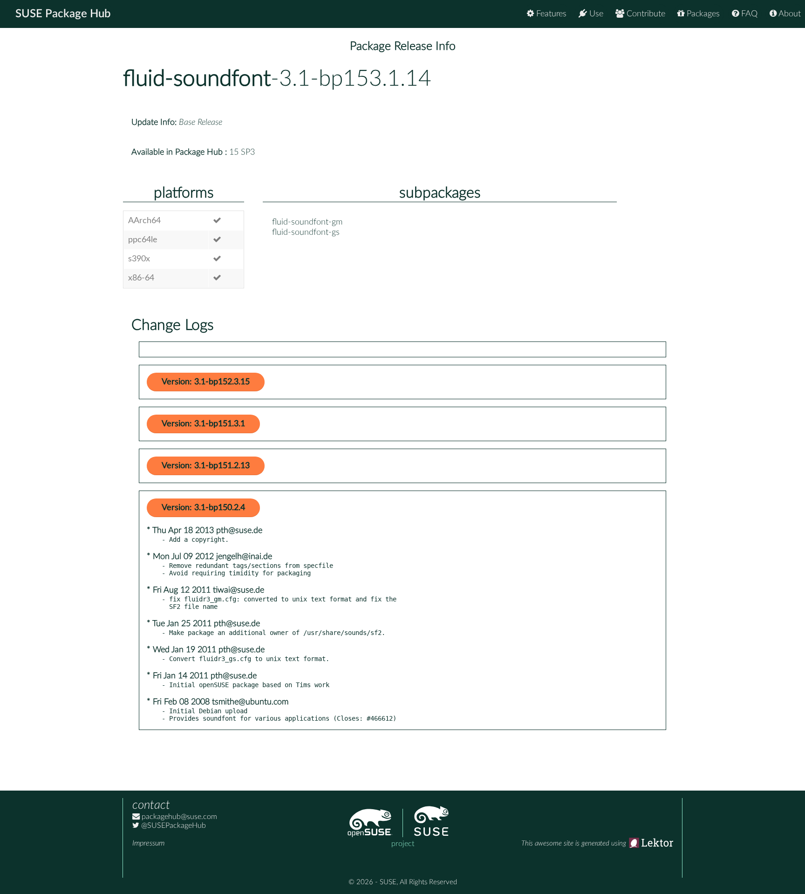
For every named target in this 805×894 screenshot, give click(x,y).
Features (550, 14)
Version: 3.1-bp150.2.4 (203, 508)
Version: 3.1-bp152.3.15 (206, 382)
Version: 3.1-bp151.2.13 (206, 466)
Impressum (148, 843)
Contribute (644, 14)
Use (595, 14)
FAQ (748, 14)
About (789, 14)
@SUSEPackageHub (172, 825)
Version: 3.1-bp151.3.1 (203, 424)
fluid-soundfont (197, 79)
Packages (702, 14)
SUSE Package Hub (63, 14)
